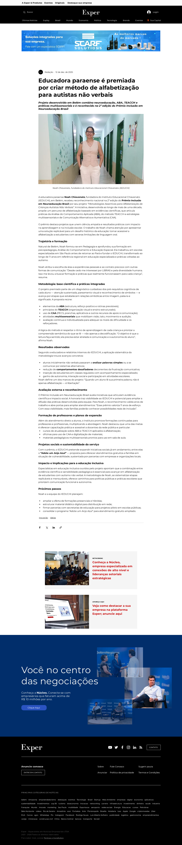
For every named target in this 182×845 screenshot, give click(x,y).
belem (24, 800)
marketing (51, 807)
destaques (62, 800)
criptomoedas (143, 811)
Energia (117, 807)
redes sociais (107, 807)
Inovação (43, 517)
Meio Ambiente (108, 800)
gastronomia (135, 815)
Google (133, 811)
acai (69, 811)
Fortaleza (76, 811)
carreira (105, 803)
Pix (52, 815)
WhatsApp (44, 815)
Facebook (70, 815)
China (56, 819)
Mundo (34, 807)
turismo (62, 803)
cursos (135, 807)
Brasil (90, 800)
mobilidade (73, 807)
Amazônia (61, 811)
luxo (119, 811)
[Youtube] (110, 747)
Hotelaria (112, 811)
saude (148, 803)
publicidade (114, 815)
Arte (84, 811)
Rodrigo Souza (82, 815)
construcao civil (46, 819)
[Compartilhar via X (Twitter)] (46, 527)
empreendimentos (151, 815)
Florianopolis (93, 811)
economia (138, 800)
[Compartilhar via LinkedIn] (53, 527)
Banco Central (67, 819)
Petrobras (144, 807)
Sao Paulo (62, 807)
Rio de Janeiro (49, 811)
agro (36, 815)
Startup (97, 800)
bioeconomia (72, 803)
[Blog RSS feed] (140, 747)
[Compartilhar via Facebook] (39, 527)
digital (129, 800)
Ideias (53, 517)
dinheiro (140, 803)
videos (38, 811)
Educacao (126, 807)
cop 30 (54, 803)
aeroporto (95, 807)
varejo (24, 819)
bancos (78, 819)
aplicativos (149, 800)
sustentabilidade (28, 803)
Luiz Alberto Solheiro (99, 815)
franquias (25, 807)
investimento (129, 803)
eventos (71, 800)
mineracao (33, 819)
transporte (87, 819)
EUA (23, 815)
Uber (153, 811)
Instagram (59, 815)
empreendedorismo (47, 800)
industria (156, 803)
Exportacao (84, 807)
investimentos (43, 803)
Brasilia (103, 811)
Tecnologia (81, 800)
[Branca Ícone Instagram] (128, 747)
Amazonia (32, 800)
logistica (124, 815)
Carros (30, 815)
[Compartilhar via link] (60, 527)
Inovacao (84, 803)
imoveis (42, 807)
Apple (125, 811)
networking (95, 803)
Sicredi (97, 819)
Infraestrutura (116, 803)
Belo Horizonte (27, 811)
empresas (121, 800)
